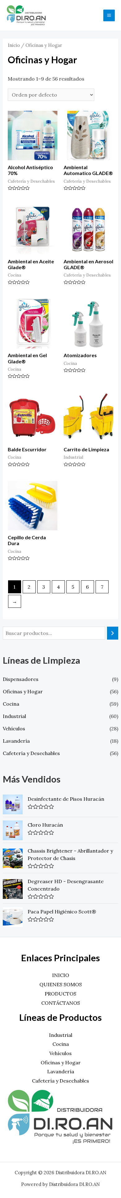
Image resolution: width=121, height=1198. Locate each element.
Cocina (11, 704)
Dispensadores (20, 679)
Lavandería (16, 741)
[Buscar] (112, 633)
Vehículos (14, 728)
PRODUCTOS (60, 994)
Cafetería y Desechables (31, 753)
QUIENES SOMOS (60, 984)
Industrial (14, 716)
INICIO (60, 975)
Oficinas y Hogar (23, 691)
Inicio (14, 45)
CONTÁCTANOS (60, 1003)
